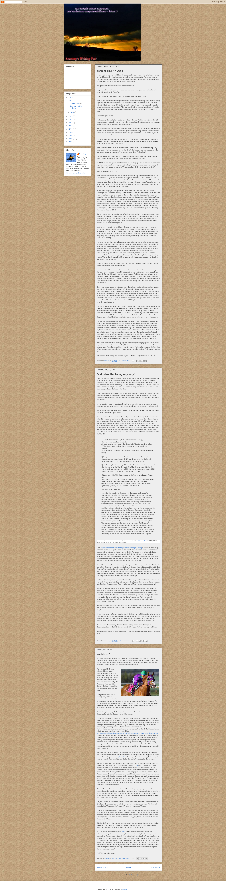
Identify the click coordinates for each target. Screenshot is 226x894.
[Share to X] (141, 361)
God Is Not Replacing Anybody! (116, 374)
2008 (71, 132)
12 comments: (124, 361)
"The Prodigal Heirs (142, 541)
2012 (71, 119)
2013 (71, 116)
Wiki (136, 765)
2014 (71, 100)
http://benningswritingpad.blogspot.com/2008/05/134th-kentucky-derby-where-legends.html (127, 733)
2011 (71, 123)
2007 (71, 135)
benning (82, 154)
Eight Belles (121, 757)
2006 (71, 139)
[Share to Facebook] (144, 361)
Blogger (124, 889)
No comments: (124, 641)
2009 (71, 129)
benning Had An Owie (110, 70)
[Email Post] (133, 361)
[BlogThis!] (139, 361)
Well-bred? (103, 654)
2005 (71, 142)
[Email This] (137, 361)
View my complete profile (75, 173)
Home (128, 867)
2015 (71, 97)
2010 (71, 126)
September (75, 103)
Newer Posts (102, 867)
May (72, 112)
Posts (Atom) (133, 875)
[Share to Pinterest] (146, 361)
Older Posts (155, 867)
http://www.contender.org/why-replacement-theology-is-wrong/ (121, 548)
